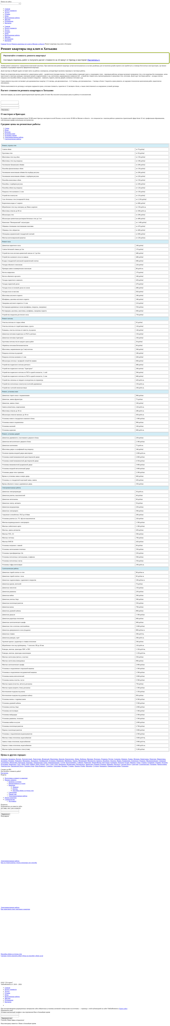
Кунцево (165, 762)
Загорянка (4, 761)
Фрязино (124, 759)
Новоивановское (53, 762)
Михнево (89, 766)
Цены (7, 16)
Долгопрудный (27, 759)
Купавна (11, 761)
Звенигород (89, 764)
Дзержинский (38, 762)
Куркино (142, 761)
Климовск (113, 762)
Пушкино (104, 759)
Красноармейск (71, 762)
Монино (133, 762)
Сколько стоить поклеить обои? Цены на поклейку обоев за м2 (22, 956)
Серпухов (135, 764)
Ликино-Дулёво (79, 766)
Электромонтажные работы (14, 137)
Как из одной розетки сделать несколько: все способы (19, 862)
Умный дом (12, 794)
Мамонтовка (161, 759)
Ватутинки (106, 762)
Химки (130, 759)
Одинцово (4, 759)
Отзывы (7, 14)
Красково (29, 762)
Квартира (12, 785)
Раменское (87, 762)
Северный (162, 761)
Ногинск (117, 764)
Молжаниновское (152, 761)
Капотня (121, 762)
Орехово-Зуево (29, 766)
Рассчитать (4, 773)
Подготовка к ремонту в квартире (16, 778)
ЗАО (47, 764)
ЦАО (56, 764)
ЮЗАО (42, 764)
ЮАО (38, 764)
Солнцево (117, 759)
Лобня (77, 759)
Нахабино (106, 761)
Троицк (75, 761)
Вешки (119, 761)
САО (18, 764)
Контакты (8, 23)
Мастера (7, 19)
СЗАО (52, 764)
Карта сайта (123, 1008)
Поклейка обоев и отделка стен (23, 790)
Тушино (144, 762)
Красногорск (69, 759)
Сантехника (13, 792)
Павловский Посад (17, 766)
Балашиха (12, 759)
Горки (45, 762)
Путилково (4, 764)
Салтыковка (5, 762)
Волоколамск (71, 764)
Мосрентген (91, 761)
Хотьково (153, 764)
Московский (82, 761)
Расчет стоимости (11, 10)
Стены (7, 128)
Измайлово (60, 761)
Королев (61, 759)
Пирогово (153, 759)
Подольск (97, 759)
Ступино (96, 766)
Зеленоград (135, 761)
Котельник (21, 762)
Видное (18, 759)
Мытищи (90, 759)
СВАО (23, 764)
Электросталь (5, 766)
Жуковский (45, 759)
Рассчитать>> (93, 60)
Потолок (8, 132)
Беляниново (126, 761)
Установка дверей (11, 135)
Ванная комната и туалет (17, 783)
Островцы (52, 761)
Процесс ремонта (10, 780)
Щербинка (68, 761)
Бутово (127, 762)
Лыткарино (34, 761)
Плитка (15, 789)
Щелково (137, 759)
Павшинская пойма (114, 766)
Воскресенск (80, 764)
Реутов (110, 759)
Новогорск (12, 764)
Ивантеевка (54, 759)
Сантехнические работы (13, 139)
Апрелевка (57, 766)
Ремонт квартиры (11, 798)
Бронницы (62, 764)
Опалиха (113, 761)
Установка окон (10, 133)
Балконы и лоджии (15, 782)
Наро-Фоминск (40, 766)
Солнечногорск (144, 764)
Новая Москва (97, 762)
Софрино (80, 762)
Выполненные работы (12, 18)
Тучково (71, 766)
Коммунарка (144, 759)
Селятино (49, 766)
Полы (7, 130)
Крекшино (103, 766)
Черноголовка (162, 764)
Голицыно (124, 766)
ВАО (27, 764)
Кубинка (103, 764)
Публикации (9, 21)
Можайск (110, 764)
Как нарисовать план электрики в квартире (15, 909)
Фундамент (12, 801)
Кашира (97, 764)
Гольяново (150, 762)
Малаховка (26, 761)
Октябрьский (43, 761)
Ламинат (15, 787)
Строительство (10, 799)
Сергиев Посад (126, 764)
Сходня (62, 762)
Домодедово (37, 759)
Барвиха (99, 761)
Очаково (158, 762)
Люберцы (83, 759)
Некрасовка (14, 762)
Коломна (64, 766)
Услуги (7, 12)
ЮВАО (32, 764)
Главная (7, 9)
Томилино (18, 761)
